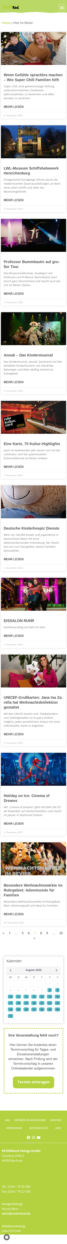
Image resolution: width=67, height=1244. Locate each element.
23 (57, 1003)
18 (18, 1003)
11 (18, 996)
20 (34, 1003)
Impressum (14, 1128)
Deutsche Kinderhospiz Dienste (31, 528)
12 (26, 996)
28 (42, 1009)
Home (6, 23)
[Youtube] (38, 1137)
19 (26, 1003)
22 (50, 1003)
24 (10, 1009)
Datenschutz (38, 1128)
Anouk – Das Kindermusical (28, 355)
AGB (58, 1128)
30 (57, 1009)
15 (50, 996)
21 (42, 1003)
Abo (7, 1120)
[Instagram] (33, 1137)
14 (42, 996)
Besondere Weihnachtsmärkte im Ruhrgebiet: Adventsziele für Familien (33, 890)
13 (34, 996)
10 (10, 996)
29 (50, 1009)
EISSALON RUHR (19, 621)
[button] (62, 7)
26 (26, 1009)
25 (61, 933)
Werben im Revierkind (30, 1120)
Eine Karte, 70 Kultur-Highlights (32, 444)
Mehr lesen (14, 106)
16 (57, 996)
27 (34, 1009)
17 (10, 1003)
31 (10, 1015)
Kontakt (56, 1120)
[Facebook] (28, 1137)
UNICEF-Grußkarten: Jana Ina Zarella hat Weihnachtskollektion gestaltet (33, 702)
